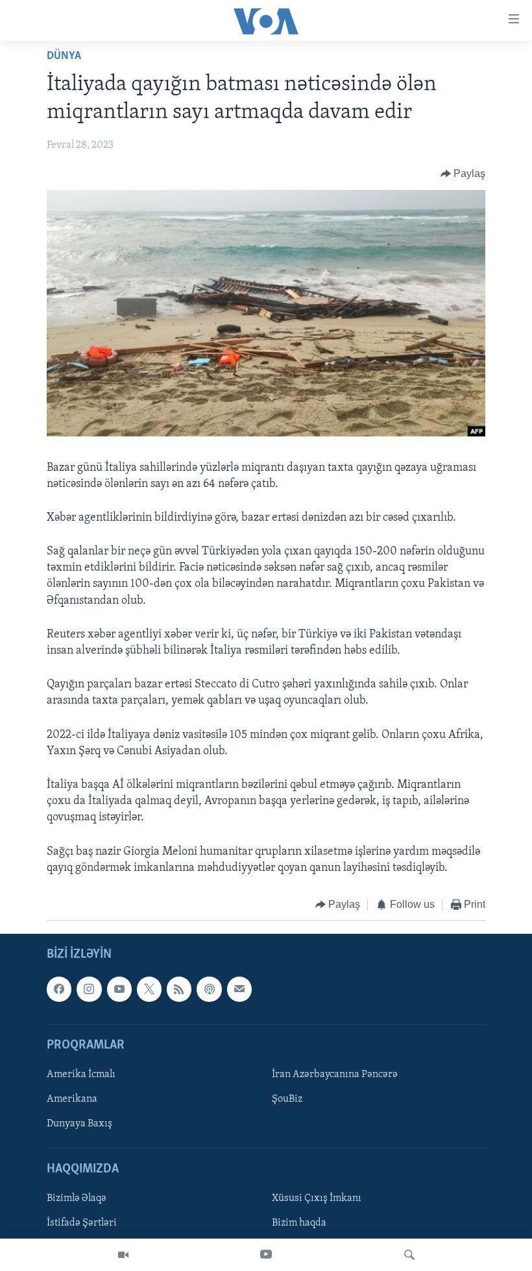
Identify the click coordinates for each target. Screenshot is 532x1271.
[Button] (463, 173)
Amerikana (72, 1099)
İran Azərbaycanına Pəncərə (335, 1074)
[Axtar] (409, 1255)
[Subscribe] (239, 989)
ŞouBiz (287, 1099)
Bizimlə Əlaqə (76, 1199)
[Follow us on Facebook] (59, 989)
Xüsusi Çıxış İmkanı (316, 1199)
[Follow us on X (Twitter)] (149, 989)
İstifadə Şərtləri (82, 1223)
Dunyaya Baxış (79, 1124)
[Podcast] (209, 989)
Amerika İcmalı (81, 1074)
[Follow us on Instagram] (89, 989)
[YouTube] (266, 1255)
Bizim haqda (299, 1223)
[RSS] (179, 989)
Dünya (64, 56)
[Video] (123, 1255)
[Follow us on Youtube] (119, 989)
